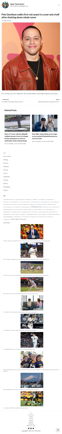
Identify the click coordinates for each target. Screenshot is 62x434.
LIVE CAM (15, 219)
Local (16, 143)
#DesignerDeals (7, 204)
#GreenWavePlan (17, 207)
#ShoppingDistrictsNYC (32, 214)
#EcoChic (15, 204)
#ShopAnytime (7, 214)
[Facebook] (28, 428)
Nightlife (6, 177)
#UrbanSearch (42, 216)
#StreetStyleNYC (43, 214)
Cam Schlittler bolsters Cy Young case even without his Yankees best (19, 349)
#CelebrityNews (50, 199)
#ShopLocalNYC (16, 214)
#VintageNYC (6, 219)
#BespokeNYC (28, 199)
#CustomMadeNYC (46, 201)
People (5, 180)
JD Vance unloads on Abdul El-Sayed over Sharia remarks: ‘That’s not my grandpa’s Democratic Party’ (26, 241)
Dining (5, 160)
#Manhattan (36, 207)
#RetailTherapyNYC (26, 212)
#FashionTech (33, 204)
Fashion (6, 166)
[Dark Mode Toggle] (58, 430)
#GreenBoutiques (7, 207)
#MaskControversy (46, 207)
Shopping (6, 187)
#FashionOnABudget (23, 204)
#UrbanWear (50, 216)
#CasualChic (42, 199)
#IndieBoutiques (26, 207)
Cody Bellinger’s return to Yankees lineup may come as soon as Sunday (19, 330)
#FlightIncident (52, 204)
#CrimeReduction (36, 201)
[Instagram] (31, 428)
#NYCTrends (19, 209)
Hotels (5, 170)
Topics (5, 190)
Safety (5, 183)
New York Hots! (17, 4)
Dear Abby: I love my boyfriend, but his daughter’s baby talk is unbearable (20, 312)
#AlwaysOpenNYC (19, 199)
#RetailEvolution (7, 212)
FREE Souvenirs (31, 425)
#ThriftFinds (17, 216)
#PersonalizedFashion (48, 209)
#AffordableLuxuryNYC (8, 199)
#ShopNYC (23, 214)
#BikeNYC (35, 199)
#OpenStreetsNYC (38, 209)
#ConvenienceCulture (25, 201)
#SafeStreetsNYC (53, 212)
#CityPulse (6, 201)
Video (23, 219)
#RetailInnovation (16, 212)
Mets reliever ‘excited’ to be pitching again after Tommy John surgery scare (20, 293)
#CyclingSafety (55, 201)
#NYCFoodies (55, 207)
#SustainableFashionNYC (54, 214)
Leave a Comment (9, 143)
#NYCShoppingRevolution (9, 209)
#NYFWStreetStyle (28, 209)
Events (5, 163)
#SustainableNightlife (8, 216)
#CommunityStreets (15, 201)
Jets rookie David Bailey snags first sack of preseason (15, 408)
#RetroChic (35, 212)
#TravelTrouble (26, 216)
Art (4, 153)
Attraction (7, 156)
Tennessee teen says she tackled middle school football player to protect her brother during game (26, 275)
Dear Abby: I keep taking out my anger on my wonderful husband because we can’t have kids (44, 136)
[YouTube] (33, 428)
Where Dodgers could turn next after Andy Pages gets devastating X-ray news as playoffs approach (26, 259)
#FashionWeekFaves (42, 204)
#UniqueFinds (34, 216)
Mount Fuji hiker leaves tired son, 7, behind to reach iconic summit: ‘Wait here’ (21, 389)
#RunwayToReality (43, 212)
